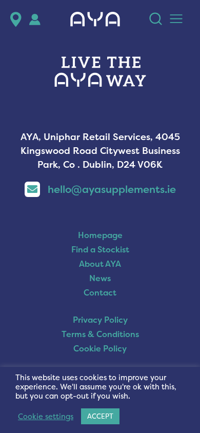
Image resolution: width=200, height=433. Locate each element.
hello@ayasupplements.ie (112, 189)
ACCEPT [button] (100, 416)
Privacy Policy (100, 319)
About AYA (100, 263)
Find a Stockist (100, 249)
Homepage (100, 235)
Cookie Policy (100, 348)
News (100, 278)
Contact (100, 292)
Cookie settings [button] (45, 416)
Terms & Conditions (100, 334)
